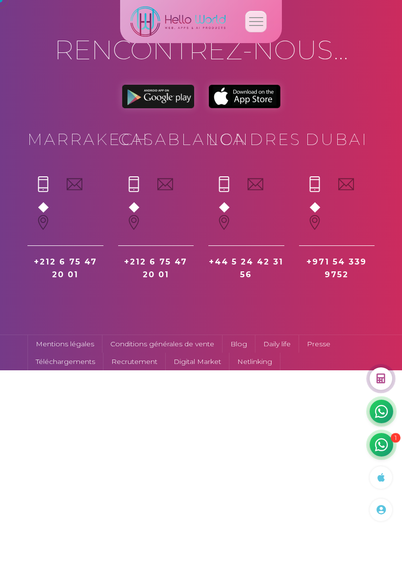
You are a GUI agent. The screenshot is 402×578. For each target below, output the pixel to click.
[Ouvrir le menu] (256, 21)
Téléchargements (65, 361)
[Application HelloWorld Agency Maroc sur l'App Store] (381, 477)
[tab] (43, 188)
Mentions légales (65, 343)
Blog (238, 343)
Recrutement (134, 361)
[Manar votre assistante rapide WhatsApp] (381, 411)
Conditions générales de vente (162, 343)
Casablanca (182, 139)
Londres (255, 139)
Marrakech (88, 139)
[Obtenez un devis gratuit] (381, 378)
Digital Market (197, 361)
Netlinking (254, 361)
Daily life (277, 343)
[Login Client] (381, 510)
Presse (318, 343)
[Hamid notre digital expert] (381, 445)
